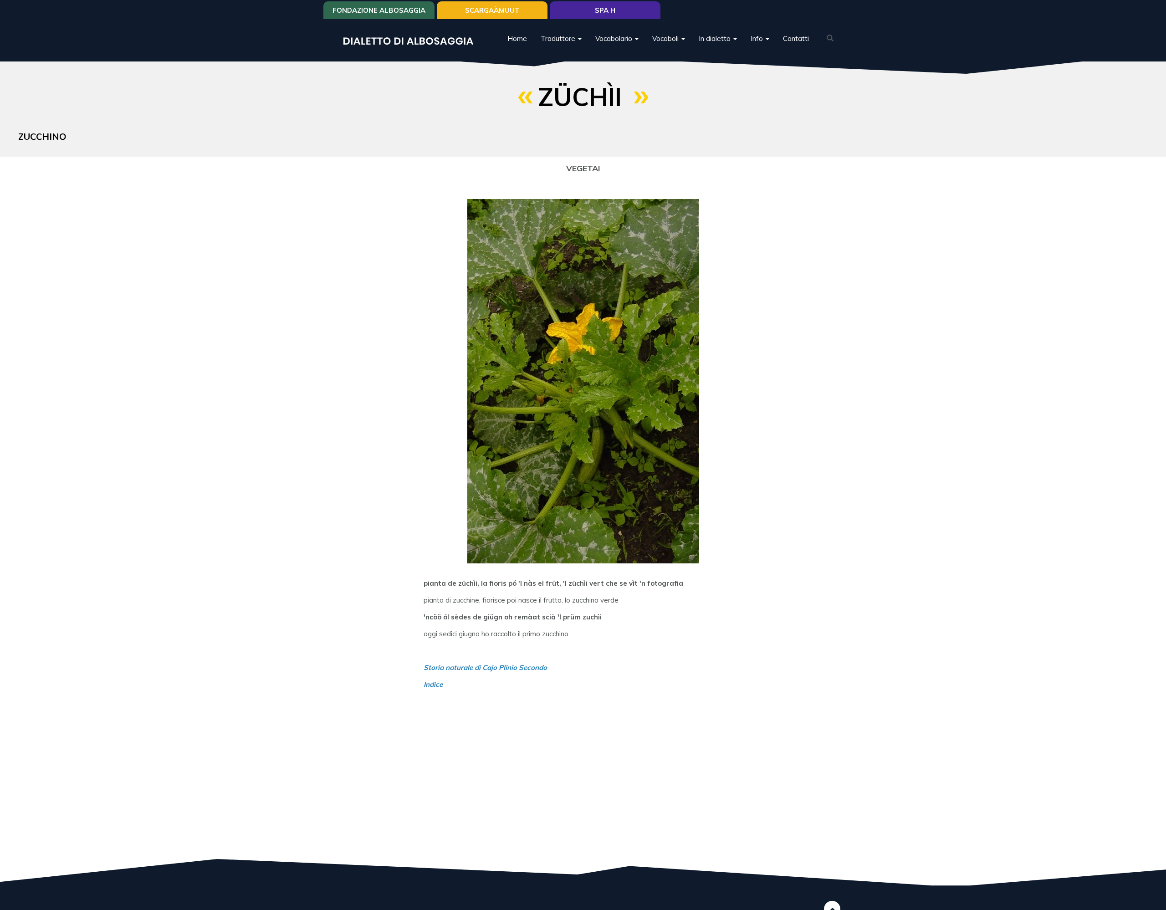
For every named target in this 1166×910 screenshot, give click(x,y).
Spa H (605, 10)
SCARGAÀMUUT (492, 10)
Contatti (796, 38)
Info (758, 38)
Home (517, 38)
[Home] (411, 40)
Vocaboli (666, 38)
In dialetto (715, 38)
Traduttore (559, 38)
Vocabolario (614, 38)
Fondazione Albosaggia (378, 10)
